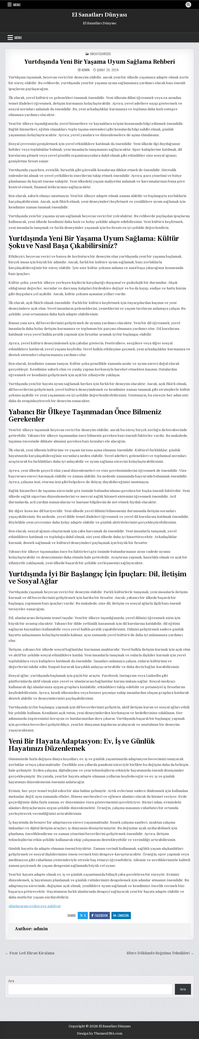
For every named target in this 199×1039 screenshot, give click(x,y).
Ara (11, 981)
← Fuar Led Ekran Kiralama (29, 953)
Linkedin (123, 915)
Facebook (101, 915)
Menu (16, 4)
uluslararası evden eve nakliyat (35, 906)
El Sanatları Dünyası (99, 14)
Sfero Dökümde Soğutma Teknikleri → (160, 953)
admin (86, 69)
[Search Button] (188, 5)
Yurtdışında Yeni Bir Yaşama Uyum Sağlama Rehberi (99, 62)
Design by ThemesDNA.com (99, 1033)
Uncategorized (100, 54)
